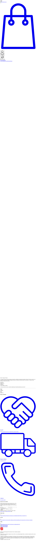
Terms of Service (8, 511)
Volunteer (7, 515)
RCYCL (25, 515)
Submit (2, 509)
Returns (4, 524)
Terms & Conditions (14, 524)
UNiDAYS (18, 515)
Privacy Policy (2, 511)
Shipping (1, 524)
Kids (5, 60)
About (3, 515)
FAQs (19, 524)
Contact (1, 515)
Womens (1, 60)
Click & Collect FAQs (8, 524)
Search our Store (13, 515)
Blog (16, 515)
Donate (5, 515)
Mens (3, 60)
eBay (17, 524)
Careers (10, 515)
